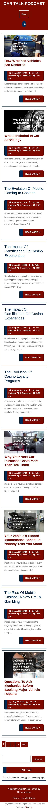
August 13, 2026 (19, 473)
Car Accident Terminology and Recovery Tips (24, 777)
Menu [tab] (24, 14)
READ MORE (34, 100)
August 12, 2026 (19, 611)
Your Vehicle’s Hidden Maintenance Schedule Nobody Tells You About (23, 540)
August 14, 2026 (19, 202)
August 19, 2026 (19, 73)
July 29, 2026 (18, 702)
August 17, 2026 (19, 148)
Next (24, 744)
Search (38, 759)
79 (18, 744)
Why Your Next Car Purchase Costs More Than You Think (21, 461)
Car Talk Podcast (24, 3)
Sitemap (28, 807)
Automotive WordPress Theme (22, 789)
